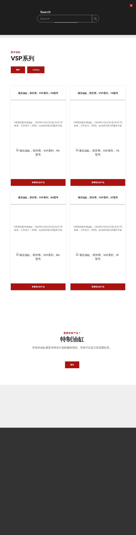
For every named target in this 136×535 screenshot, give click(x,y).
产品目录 (23, 395)
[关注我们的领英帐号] (103, 512)
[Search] (131, 5)
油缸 (43, 521)
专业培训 (112, 395)
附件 (43, 504)
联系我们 (83, 395)
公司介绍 (15, 503)
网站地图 (75, 517)
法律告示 (75, 513)
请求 (18, 70)
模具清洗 (45, 526)
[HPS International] (18, 467)
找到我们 (53, 395)
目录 (37, 479)
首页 (13, 499)
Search (45, 12)
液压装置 (45, 530)
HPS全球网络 (18, 508)
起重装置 (45, 508)
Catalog (36, 70)
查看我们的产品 (38, 182)
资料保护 (75, 504)
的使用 (73, 508)
